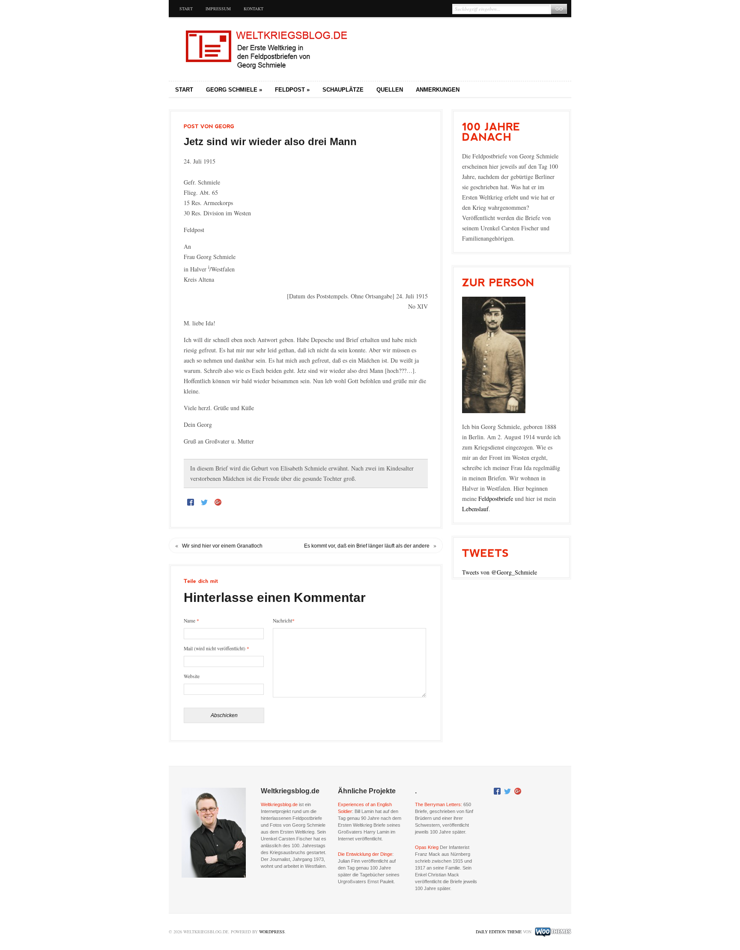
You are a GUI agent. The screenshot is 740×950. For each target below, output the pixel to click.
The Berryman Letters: (438, 804)
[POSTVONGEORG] (209, 126)
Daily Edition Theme (499, 932)
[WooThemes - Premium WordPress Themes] (552, 932)
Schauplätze (343, 89)
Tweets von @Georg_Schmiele (499, 572)
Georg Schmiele (234, 89)
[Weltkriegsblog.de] (269, 49)
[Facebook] (190, 502)
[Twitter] (204, 502)
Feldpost (292, 89)
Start (186, 9)
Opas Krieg (427, 847)
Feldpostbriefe (495, 498)
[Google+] (218, 502)
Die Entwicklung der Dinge (365, 854)
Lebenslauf (475, 509)
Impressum (218, 9)
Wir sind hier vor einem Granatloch (222, 546)
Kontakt (253, 9)
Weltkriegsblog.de (279, 804)
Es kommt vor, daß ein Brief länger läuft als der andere (367, 546)
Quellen (389, 89)
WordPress (272, 932)
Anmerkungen (438, 89)
